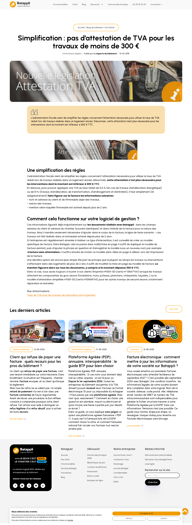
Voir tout (174, 309)
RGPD (116, 481)
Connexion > (156, 4)
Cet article (109, 27)
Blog (84, 4)
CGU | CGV (118, 477)
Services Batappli (68, 468)
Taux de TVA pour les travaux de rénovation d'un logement (61, 295)
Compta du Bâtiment (97, 467)
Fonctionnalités (60, 4)
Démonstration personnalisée (158, 455)
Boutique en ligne (95, 480)
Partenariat (92, 471)
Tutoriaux (134, 349)
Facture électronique (118, 4)
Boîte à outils (93, 476)
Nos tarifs (65, 459)
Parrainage (118, 464)
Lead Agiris (150, 464)
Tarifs (75, 4)
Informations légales (82, 349)
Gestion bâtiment (21, 349)
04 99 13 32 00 (139, 4)
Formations (66, 473)
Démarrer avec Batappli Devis (158, 459)
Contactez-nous (121, 459)
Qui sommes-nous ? (123, 455)
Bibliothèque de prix (96, 462)
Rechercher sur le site (157, 470)
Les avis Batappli (121, 468)
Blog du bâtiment (94, 27)
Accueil (81, 27)
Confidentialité (120, 473)
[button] (97, 4)
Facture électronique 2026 (96, 457)
